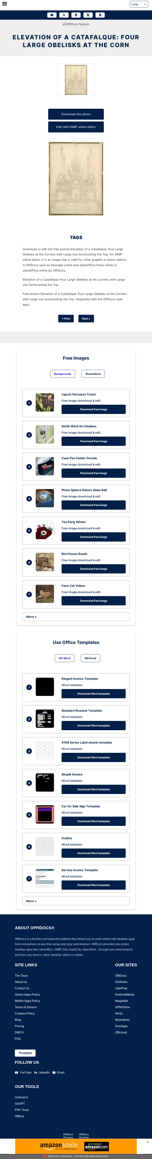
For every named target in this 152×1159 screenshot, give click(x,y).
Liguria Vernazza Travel (79, 394)
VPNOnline (122, 1007)
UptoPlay (121, 988)
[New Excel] (88, 15)
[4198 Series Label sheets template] (46, 759)
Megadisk (121, 1000)
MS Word (64, 658)
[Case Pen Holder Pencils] (46, 474)
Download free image (93, 409)
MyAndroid (122, 1019)
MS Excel (90, 658)
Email (61, 1072)
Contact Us (22, 988)
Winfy (119, 1013)
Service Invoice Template (80, 870)
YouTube (26, 1072)
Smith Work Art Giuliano (79, 426)
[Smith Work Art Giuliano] (46, 442)
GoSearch (21, 1097)
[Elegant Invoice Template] (46, 695)
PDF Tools (22, 1110)
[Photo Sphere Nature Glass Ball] (46, 506)
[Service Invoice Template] (46, 886)
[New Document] (76, 15)
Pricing (19, 1026)
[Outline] (46, 854)
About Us (21, 982)
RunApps (121, 1026)
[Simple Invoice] (46, 791)
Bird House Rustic (74, 554)
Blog (18, 1019)
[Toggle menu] (4, 4)
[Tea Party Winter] (46, 538)
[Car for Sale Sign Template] (46, 822)
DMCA (19, 1032)
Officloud (121, 1032)
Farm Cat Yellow (73, 586)
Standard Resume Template (82, 710)
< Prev (66, 318)
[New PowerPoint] (100, 15)
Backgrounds (62, 373)
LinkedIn (44, 1072)
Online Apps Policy (27, 994)
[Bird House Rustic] (46, 570)
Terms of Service (26, 1007)
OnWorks (121, 982)
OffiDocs (120, 975)
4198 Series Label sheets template (87, 742)
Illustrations (93, 373)
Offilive (19, 1116)
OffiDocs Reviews (68, 1136)
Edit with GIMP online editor (76, 127)
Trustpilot (25, 1053)
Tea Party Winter (74, 522)
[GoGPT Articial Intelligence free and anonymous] (52, 15)
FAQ (18, 1038)
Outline (67, 838)
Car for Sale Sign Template (81, 806)
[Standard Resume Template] (46, 727)
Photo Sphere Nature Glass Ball (84, 490)
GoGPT (20, 1103)
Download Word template (93, 693)
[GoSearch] (64, 15)
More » (31, 617)
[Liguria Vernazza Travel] (46, 410)
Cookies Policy (25, 1013)
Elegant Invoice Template (80, 678)
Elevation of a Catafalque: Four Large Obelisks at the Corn (76, 41)
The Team (21, 975)
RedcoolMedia (124, 994)
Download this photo (76, 114)
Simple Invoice (72, 774)
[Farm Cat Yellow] (46, 602)
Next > (86, 318)
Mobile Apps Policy (27, 1000)
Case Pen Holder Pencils (79, 458)
